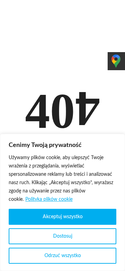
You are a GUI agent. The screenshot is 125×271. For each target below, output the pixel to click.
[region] (62, 202)
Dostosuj (62, 236)
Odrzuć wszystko (62, 255)
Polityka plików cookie (49, 199)
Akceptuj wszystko (63, 216)
